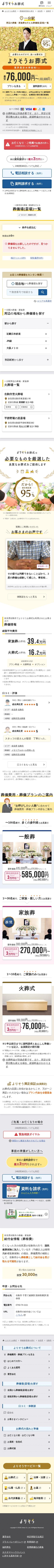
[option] (27, 1354)
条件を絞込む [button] (29, 227)
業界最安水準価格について (32, 130)
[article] (27, 709)
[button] (14, 86)
